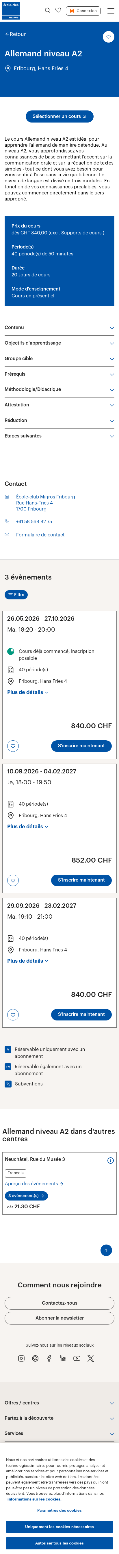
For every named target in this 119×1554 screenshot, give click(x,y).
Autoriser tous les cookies (59, 1543)
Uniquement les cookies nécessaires (59, 1527)
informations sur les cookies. (35, 1499)
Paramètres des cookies (59, 1510)
